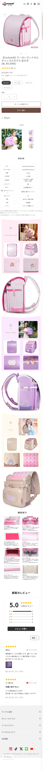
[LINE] (26, 748)
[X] (21, 748)
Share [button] (7, 117)
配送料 (7, 75)
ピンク (6, 83)
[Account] (31, 3)
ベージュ (7, 87)
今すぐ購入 (21, 110)
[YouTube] (31, 748)
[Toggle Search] (24, 3)
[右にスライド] (26, 53)
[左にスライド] (16, 53)
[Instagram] (10, 748)
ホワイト (30, 83)
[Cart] (27, 3)
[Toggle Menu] (39, 4)
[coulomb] (8, 4)
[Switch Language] (34, 3)
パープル (17, 83)
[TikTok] (15, 748)
